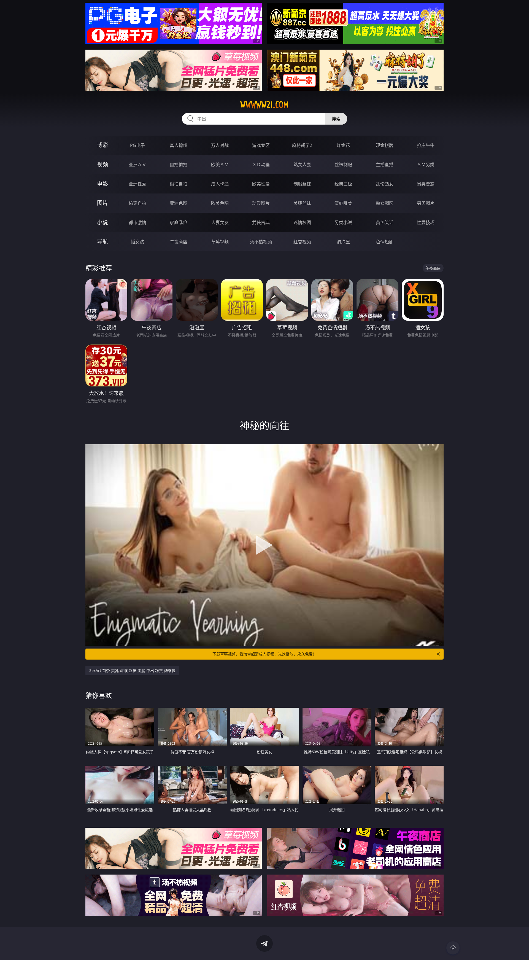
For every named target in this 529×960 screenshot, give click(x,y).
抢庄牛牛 (425, 145)
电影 (102, 183)
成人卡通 (220, 184)
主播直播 (384, 165)
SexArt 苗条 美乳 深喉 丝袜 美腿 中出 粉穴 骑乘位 (132, 670)
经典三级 (343, 184)
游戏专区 (261, 145)
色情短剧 (384, 242)
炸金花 (343, 145)
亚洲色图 (178, 203)
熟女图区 (384, 203)
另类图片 (425, 203)
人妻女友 (220, 222)
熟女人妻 (302, 165)
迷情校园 (302, 222)
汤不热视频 (261, 242)
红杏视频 (302, 242)
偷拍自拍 (178, 184)
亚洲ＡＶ (137, 165)
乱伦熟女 (384, 184)
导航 (102, 241)
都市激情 (137, 222)
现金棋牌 (384, 145)
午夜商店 (178, 242)
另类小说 (343, 222)
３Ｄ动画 (261, 165)
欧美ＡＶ (220, 165)
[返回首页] (453, 947)
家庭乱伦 (178, 222)
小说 (102, 222)
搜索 (336, 119)
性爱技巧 (425, 222)
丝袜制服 (343, 165)
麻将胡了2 (302, 145)
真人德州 (178, 145)
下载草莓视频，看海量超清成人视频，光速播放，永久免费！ (264, 654)
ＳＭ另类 (425, 165)
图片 (102, 203)
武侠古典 (261, 222)
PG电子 (137, 145)
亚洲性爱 (137, 184)
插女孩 (137, 242)
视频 (102, 164)
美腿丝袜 (302, 203)
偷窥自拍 (137, 203)
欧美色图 (220, 203)
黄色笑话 (384, 222)
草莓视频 (220, 242)
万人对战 (220, 145)
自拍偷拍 (178, 165)
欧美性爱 (261, 184)
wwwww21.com (264, 104)
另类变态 (425, 184)
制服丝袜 (302, 184)
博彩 (102, 145)
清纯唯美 (343, 203)
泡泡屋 (343, 242)
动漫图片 (261, 203)
